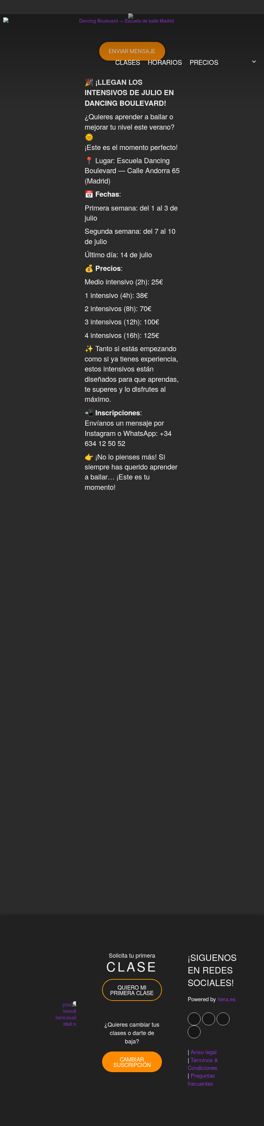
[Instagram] (223, 1018)
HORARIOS (165, 62)
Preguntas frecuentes (201, 1079)
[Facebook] (194, 1018)
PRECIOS (204, 62)
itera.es (227, 999)
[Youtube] (208, 1018)
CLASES (127, 62)
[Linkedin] (194, 1031)
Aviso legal (204, 1052)
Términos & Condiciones (203, 1064)
